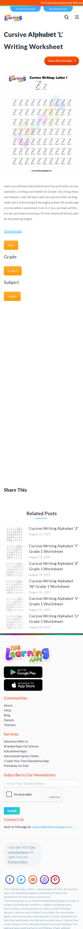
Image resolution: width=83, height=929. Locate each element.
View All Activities (60, 60)
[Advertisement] (41, 347)
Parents (9, 720)
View (11, 245)
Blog (7, 715)
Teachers (10, 725)
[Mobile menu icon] (77, 17)
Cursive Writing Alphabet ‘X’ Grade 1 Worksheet (54, 566)
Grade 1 (13, 270)
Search (67, 17)
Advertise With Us (16, 741)
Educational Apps (15, 751)
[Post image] (14, 534)
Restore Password (25, 8)
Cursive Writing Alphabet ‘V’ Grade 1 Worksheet (54, 601)
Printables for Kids (16, 765)
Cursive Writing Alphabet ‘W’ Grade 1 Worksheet (51, 583)
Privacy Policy (18, 862)
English (12, 296)
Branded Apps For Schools (21, 746)
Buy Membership (58, 8)
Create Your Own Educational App (26, 761)
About (8, 705)
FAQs (7, 710)
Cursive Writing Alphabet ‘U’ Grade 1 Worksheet (54, 618)
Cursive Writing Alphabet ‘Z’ (54, 528)
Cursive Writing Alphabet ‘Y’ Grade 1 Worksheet (53, 548)
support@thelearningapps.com (52, 827)
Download (13, 231)
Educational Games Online (21, 756)
